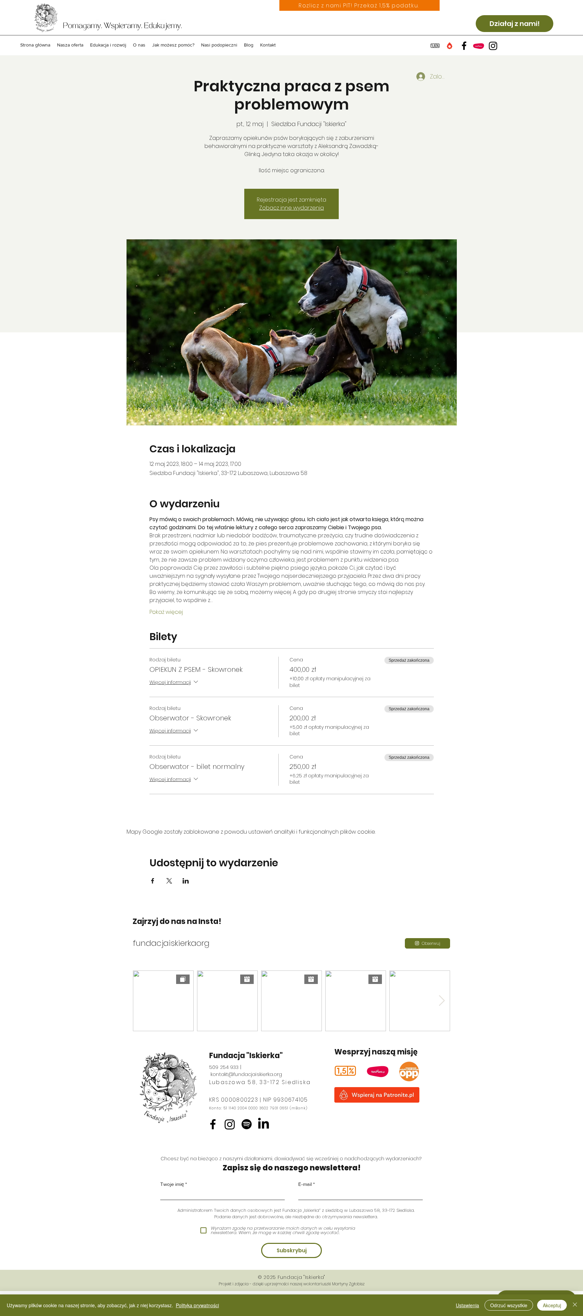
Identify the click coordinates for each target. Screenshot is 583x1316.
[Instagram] (230, 1124)
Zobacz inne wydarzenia (291, 208)
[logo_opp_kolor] (409, 1071)
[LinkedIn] (263, 1124)
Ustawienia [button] (467, 1305)
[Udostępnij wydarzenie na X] (169, 881)
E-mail (305, 1184)
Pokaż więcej (166, 612)
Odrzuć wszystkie (508, 1305)
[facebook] (464, 45)
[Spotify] (246, 1124)
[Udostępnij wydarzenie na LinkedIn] (186, 881)
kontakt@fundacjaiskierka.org (246, 1074)
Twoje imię (172, 1184)
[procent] (345, 1071)
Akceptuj (552, 1305)
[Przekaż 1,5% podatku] (435, 45)
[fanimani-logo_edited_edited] (378, 1071)
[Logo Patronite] (449, 45)
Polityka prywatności (197, 1305)
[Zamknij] (575, 1305)
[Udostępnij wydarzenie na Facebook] (152, 881)
